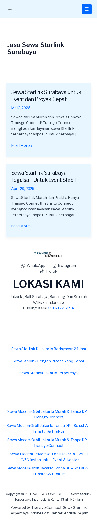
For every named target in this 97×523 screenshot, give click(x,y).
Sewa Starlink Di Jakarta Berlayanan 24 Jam (48, 349)
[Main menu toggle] (87, 9)
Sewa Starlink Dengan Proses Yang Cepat (48, 361)
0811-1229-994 (61, 308)
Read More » (21, 145)
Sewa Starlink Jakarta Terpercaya (48, 373)
